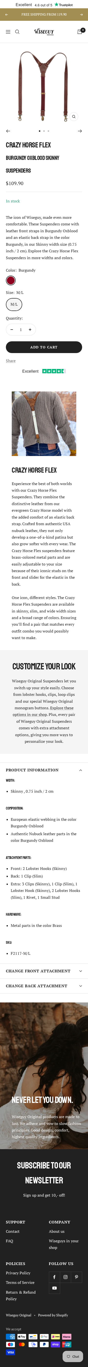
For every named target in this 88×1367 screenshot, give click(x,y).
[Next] (80, 131)
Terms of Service (20, 1282)
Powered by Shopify (53, 1315)
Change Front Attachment (38, 971)
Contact (13, 1231)
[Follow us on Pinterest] (76, 1277)
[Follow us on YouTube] (54, 1288)
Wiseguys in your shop (64, 1244)
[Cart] (79, 32)
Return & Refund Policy (21, 1295)
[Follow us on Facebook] (54, 1277)
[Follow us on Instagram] (65, 1277)
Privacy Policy (18, 1272)
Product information (32, 770)
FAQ (9, 1240)
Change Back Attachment (36, 986)
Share (11, 360)
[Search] (17, 32)
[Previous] (8, 131)
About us (57, 1231)
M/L (14, 304)
